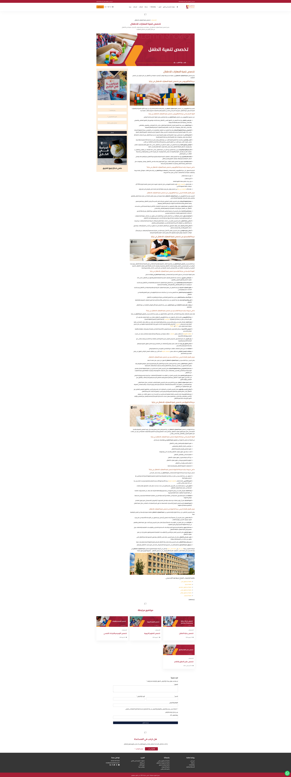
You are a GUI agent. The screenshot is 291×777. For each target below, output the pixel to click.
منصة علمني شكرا (171, 548)
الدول (160, 7)
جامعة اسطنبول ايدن (186, 581)
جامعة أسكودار (188, 595)
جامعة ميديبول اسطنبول (149, 10)
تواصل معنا (188, 1)
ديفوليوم (133, 775)
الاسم (112, 104)
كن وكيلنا (142, 763)
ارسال (112, 132)
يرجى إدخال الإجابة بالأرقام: (171, 712)
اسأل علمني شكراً (112, 123)
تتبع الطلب (142, 765)
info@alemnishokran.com (113, 763)
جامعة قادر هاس (165, 769)
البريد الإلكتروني (140, 696)
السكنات (135, 7)
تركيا (159, 10)
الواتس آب (151, 748)
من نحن (193, 1)
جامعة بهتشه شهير (164, 765)
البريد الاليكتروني (112, 116)
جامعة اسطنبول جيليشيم (185, 587)
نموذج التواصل (139, 748)
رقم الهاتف (112, 110)
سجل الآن (100, 7)
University (153, 7)
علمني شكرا (146, 775)
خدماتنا (146, 7)
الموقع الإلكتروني (173, 702)
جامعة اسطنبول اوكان (186, 592)
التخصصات (153, 20)
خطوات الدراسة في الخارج (169, 7)
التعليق (176, 684)
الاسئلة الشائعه (182, 1)
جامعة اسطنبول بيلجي (186, 590)
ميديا (130, 7)
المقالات (141, 7)
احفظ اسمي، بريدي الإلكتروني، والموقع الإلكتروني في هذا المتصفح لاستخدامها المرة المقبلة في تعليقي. (151, 709)
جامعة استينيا (188, 584)
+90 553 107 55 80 (115, 761)
